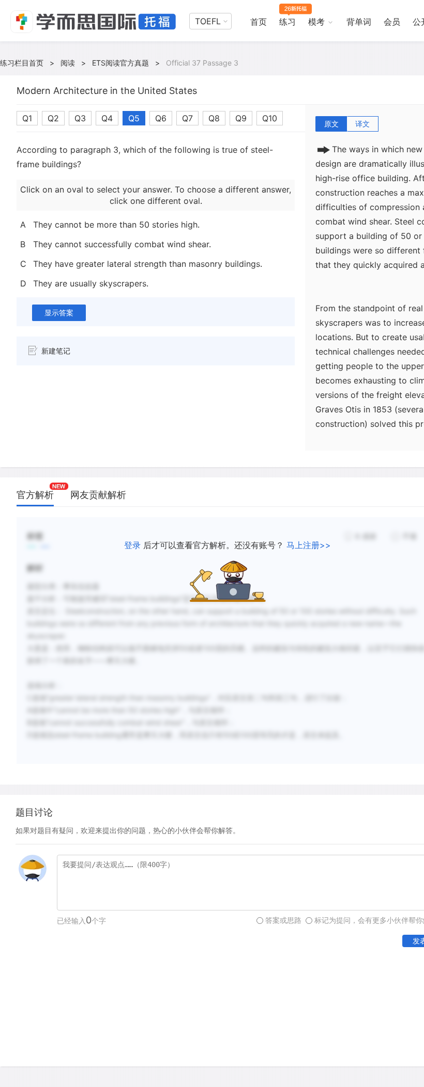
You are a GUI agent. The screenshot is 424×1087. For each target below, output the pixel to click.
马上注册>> (308, 545)
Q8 (214, 118)
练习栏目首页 (21, 62)
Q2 (53, 118)
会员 (392, 22)
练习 (287, 22)
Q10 (269, 118)
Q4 (107, 118)
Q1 (27, 118)
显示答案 (58, 312)
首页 (258, 22)
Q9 (241, 118)
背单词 (358, 22)
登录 (132, 545)
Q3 (80, 118)
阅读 (67, 62)
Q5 (134, 118)
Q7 (187, 118)
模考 (316, 22)
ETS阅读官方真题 (120, 62)
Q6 (160, 118)
